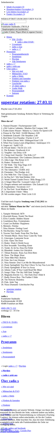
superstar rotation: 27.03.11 (26, 102)
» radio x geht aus (9, 375)
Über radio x (12, 69)
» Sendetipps (6, 347)
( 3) (16, 14)
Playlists (15, 59)
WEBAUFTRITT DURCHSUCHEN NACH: (21, 19)
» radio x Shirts (7, 396)
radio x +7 (16, 49)
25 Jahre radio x (19, 86)
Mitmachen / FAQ (20, 73)
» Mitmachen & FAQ (10, 391)
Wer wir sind (17, 71)
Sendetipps (16, 56)
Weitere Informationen (9, 432)
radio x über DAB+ (25, 42)
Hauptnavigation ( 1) (20, 9)
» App (3, 331)
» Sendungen (6, 352)
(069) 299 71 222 (8, 308)
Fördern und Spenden (21, 78)
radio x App (17, 47)
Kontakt (10, 95)
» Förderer (5, 405)
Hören (9, 37)
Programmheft (18, 91)
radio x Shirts (17, 76)
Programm (11, 51)
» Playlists (5, 370)
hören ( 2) (18, 12)
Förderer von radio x (21, 81)
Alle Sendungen (19, 61)
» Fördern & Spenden (10, 400)
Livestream (16, 44)
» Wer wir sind (7, 386)
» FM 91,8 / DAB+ (9, 322)
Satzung (15, 93)
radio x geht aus (13, 66)
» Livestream (6, 327)
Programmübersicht (20, 54)
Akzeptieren (5, 429)
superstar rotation (14, 289)
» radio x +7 (6, 336)
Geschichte (16, 83)
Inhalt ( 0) (15, 7)
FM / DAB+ (17, 39)
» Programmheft (8, 357)
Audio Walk (17, 88)
